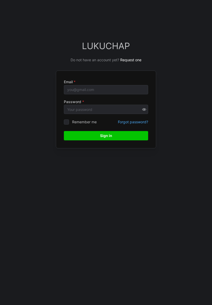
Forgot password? (133, 122)
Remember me (84, 122)
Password (74, 102)
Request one (130, 60)
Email (69, 82)
